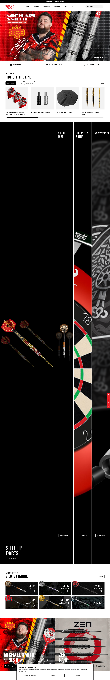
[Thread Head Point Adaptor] (42, 98)
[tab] (11, 83)
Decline (78, 675)
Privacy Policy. (23, 671)
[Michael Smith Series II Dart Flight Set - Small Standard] (17, 98)
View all (102, 83)
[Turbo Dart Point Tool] (67, 98)
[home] (10, 7)
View (9, 666)
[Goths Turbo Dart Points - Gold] (93, 98)
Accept (53, 675)
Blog (72, 6)
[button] (27, 7)
